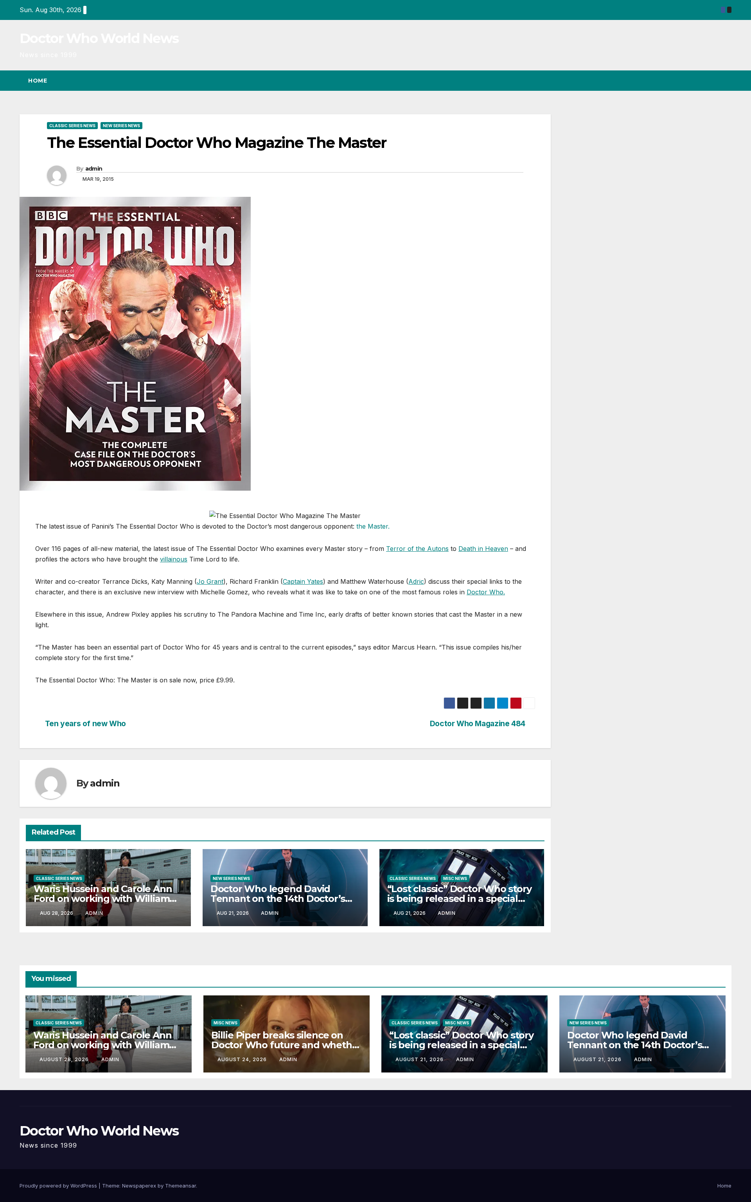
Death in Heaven (483, 548)
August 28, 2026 (65, 1059)
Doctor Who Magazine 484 (477, 723)
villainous (173, 559)
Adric (416, 581)
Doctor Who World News (99, 38)
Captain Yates (303, 581)
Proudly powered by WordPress (59, 1185)
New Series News (121, 125)
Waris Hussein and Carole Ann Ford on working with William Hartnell (103, 898)
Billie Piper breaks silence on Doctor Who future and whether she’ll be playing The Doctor (286, 1044)
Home (37, 80)
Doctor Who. (486, 592)
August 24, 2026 (242, 1059)
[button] (711, 81)
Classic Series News (72, 125)
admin (93, 168)
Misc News (455, 878)
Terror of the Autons (417, 548)
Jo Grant (210, 581)
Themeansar (180, 1185)
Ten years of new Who (85, 723)
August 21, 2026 (420, 1059)
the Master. (373, 526)
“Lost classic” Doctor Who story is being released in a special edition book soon (459, 898)
